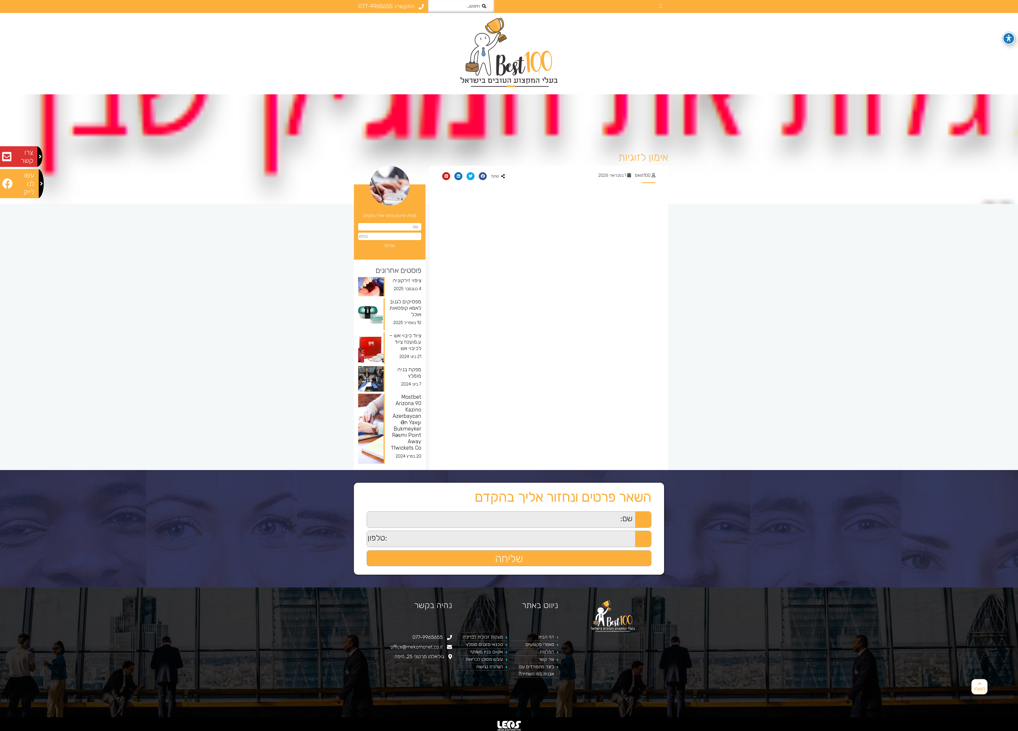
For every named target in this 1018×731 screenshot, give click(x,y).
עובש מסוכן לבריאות (484, 659)
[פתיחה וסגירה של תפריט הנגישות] (1008, 38)
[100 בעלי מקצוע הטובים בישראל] (509, 52)
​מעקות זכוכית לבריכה (483, 637)
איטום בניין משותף (486, 652)
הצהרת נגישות (489, 667)
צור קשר (546, 659)
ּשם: (364, 514)
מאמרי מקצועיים (539, 644)
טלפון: (362, 533)
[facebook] (660, 6)
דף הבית (546, 637)
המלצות (547, 652)
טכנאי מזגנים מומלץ (484, 644)
